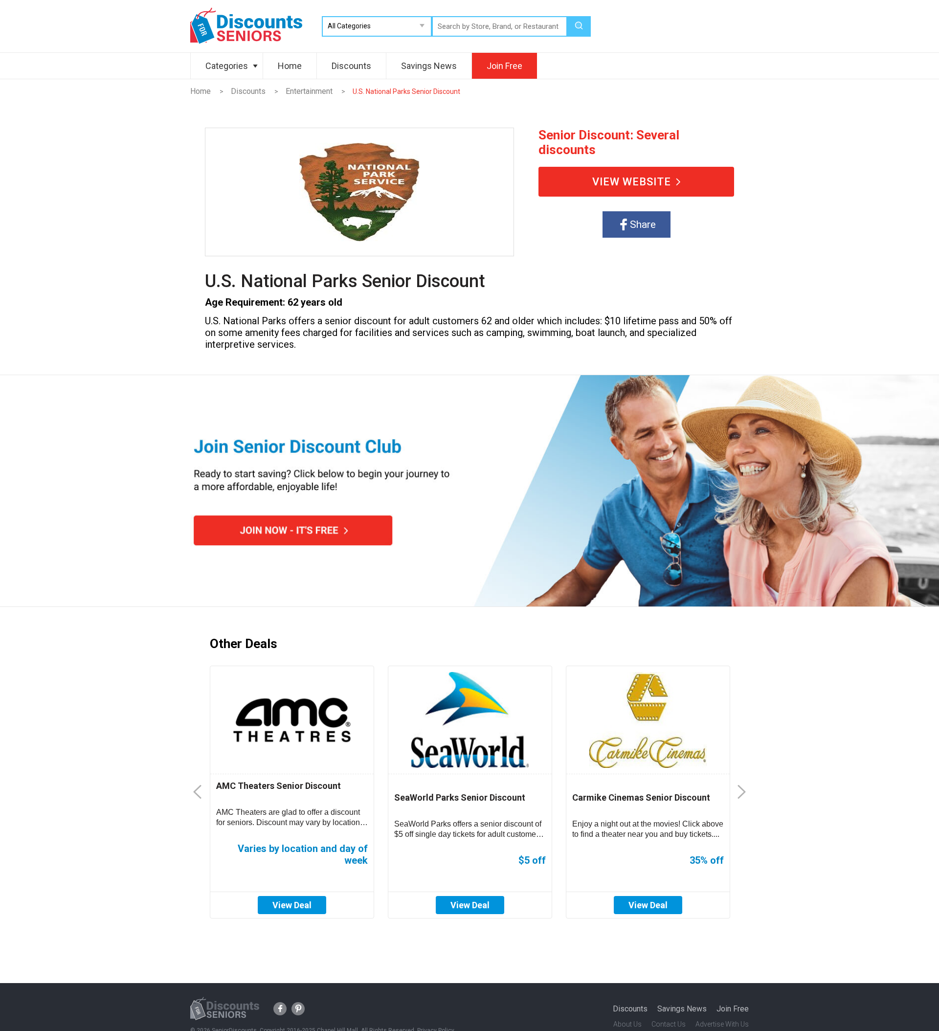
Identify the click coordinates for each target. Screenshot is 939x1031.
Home (290, 66)
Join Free (504, 66)
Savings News (429, 66)
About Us (627, 1024)
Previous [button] (197, 792)
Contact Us (668, 1024)
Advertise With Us (722, 1024)
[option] (292, 792)
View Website (631, 182)
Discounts (351, 66)
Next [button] (742, 792)
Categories (226, 66)
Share (643, 224)
